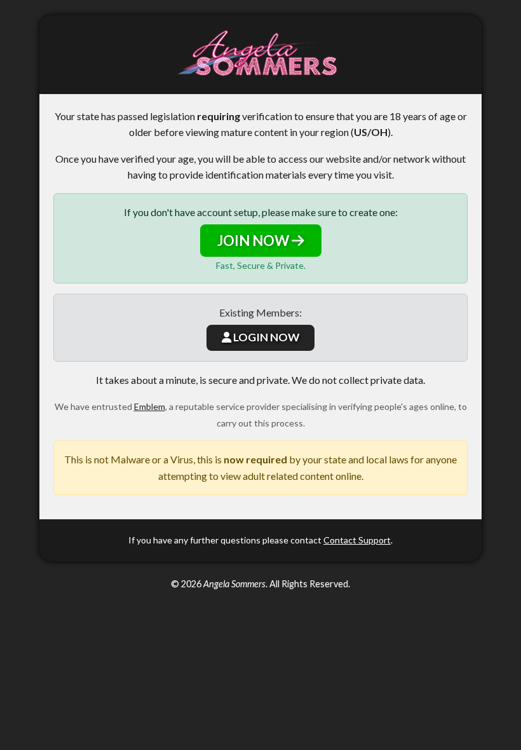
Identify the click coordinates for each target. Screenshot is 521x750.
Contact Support (357, 540)
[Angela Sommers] (260, 54)
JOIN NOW (254, 240)
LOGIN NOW (265, 337)
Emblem (149, 406)
